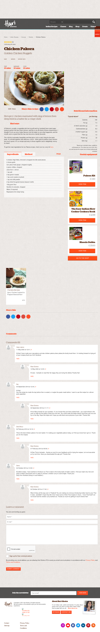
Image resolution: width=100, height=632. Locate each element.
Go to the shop (82, 258)
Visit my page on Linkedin (83, 625)
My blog (56, 612)
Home (5, 37)
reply (17, 358)
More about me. (73, 608)
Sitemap (6, 625)
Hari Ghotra (10, 23)
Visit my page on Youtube (68, 625)
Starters (31, 37)
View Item (82, 184)
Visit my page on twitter (78, 625)
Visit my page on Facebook (73, 625)
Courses (23, 37)
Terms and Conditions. (13, 562)
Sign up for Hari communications (20, 556)
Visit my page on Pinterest (88, 625)
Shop (77, 26)
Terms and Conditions (23, 627)
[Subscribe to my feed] (93, 625)
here (51, 147)
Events (85, 26)
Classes (63, 26)
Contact (6, 623)
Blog (71, 26)
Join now (82, 593)
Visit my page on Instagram (63, 625)
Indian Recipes (51, 26)
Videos (93, 26)
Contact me (66, 612)
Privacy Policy (90, 560)
